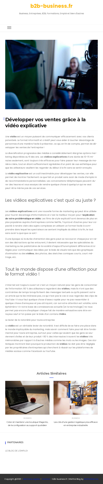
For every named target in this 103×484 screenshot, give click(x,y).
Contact (46, 479)
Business (27, 418)
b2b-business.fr (51, 6)
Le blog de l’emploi (16, 451)
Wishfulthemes (91, 479)
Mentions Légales (31, 479)
